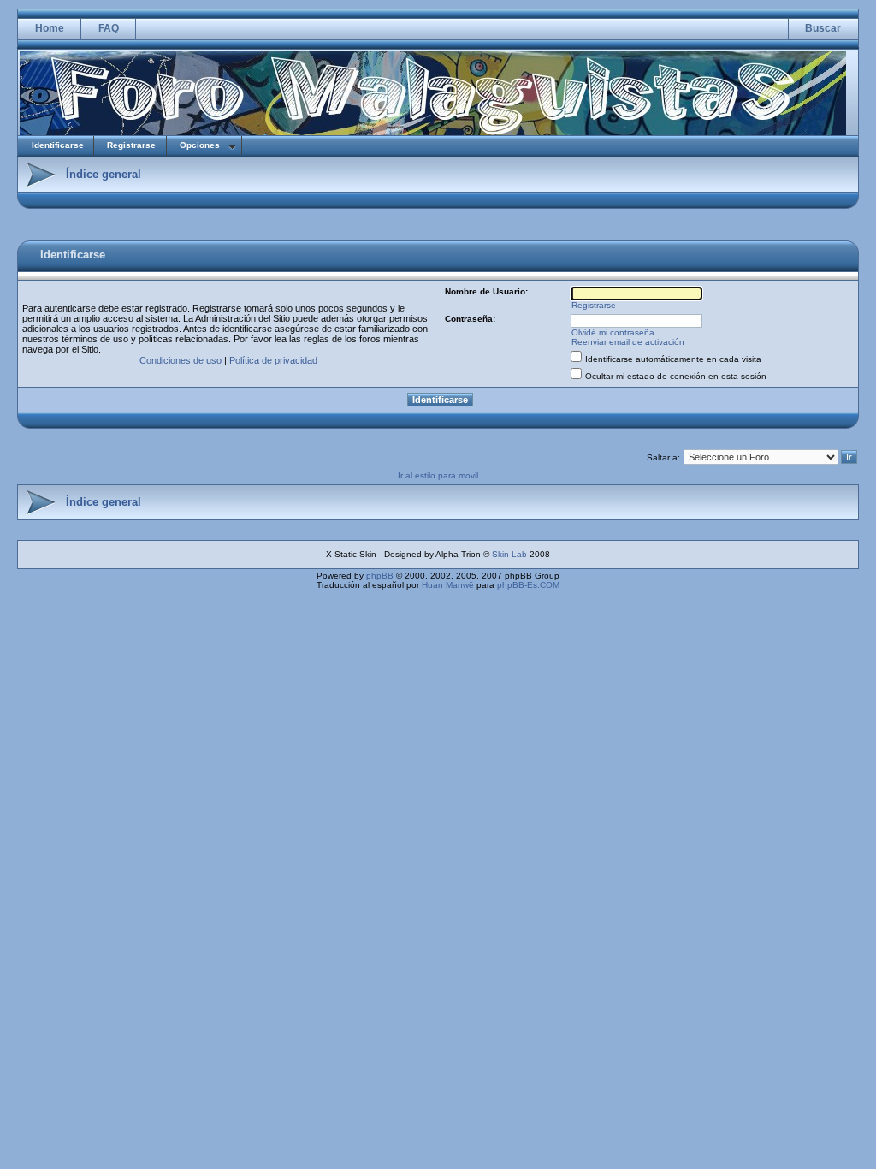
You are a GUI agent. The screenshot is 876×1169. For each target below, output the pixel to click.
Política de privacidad (273, 360)
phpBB (380, 575)
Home (49, 28)
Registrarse (131, 145)
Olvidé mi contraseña (612, 332)
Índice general (103, 174)
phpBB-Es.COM (528, 585)
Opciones (200, 145)
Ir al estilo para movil (438, 475)
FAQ (108, 28)
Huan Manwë (448, 585)
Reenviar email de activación (627, 342)
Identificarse (58, 145)
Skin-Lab (509, 554)
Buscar (823, 28)
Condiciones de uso (180, 360)
